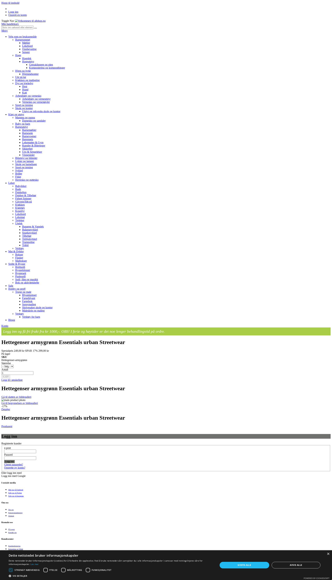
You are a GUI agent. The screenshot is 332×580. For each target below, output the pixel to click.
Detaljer (5, 409)
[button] (110, 575)
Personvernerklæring (15, 513)
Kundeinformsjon (14, 546)
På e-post (11, 529)
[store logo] (30, 20)
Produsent (6, 426)
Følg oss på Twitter (15, 493)
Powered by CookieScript (316, 578)
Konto (4, 325)
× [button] (328, 554)
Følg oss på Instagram (16, 496)
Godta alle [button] (244, 565)
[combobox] (17, 27)
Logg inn (13, 11)
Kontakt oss (12, 532)
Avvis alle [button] (296, 565)
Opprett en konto (17, 14)
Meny (4, 30)
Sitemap (11, 516)
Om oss (11, 510)
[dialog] (166, 565)
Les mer (34, 564)
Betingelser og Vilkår (15, 549)
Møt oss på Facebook (15, 490)
